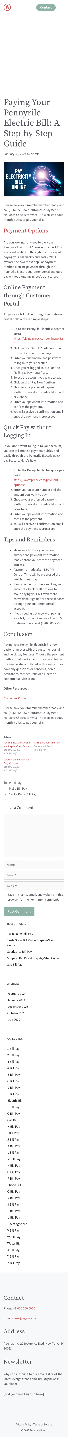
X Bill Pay (13, 1250)
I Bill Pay (13, 1133)
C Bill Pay (13, 1081)
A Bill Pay (13, 1068)
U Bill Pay (13, 1217)
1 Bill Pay (13, 1049)
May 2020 (13, 1019)
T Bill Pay (13, 1211)
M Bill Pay (13, 1159)
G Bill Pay (13, 1113)
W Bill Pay (13, 1237)
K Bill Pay (13, 1146)
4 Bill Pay (13, 1061)
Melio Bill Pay (18, 788)
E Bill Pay (13, 1094)
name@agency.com (25, 1318)
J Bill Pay (13, 1139)
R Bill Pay (13, 1198)
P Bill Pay (15, 783)
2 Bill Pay (13, 1055)
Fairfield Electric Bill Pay (47, 742)
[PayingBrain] (7, 7)
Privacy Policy (23, 1424)
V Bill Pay (13, 1230)
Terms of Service (42, 1424)
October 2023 (16, 1013)
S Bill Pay (13, 1204)
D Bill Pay (13, 1087)
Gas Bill (12, 1120)
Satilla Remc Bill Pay (22, 794)
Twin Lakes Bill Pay (20, 934)
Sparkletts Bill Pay (19, 951)
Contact (46, 7)
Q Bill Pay (13, 1191)
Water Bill (13, 1243)
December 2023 (17, 1006)
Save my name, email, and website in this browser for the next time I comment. (35, 896)
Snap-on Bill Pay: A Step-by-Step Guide (33, 958)
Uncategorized (17, 1224)
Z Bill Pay (13, 1263)
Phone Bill (14, 1185)
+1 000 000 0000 (24, 1308)
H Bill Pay (13, 1126)
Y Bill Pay (13, 1256)
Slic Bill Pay (14, 964)
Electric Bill (14, 1100)
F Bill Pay (13, 1107)
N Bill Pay (13, 1165)
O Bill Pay (13, 1172)
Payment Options (26, 230)
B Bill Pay (13, 1074)
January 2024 (16, 1000)
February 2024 (16, 993)
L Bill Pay (13, 1152)
